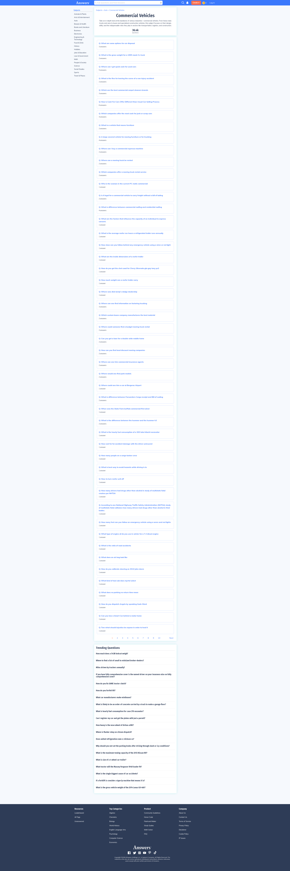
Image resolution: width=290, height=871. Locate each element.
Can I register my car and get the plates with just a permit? (120, 718)
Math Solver (148, 830)
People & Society (80, 63)
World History (114, 826)
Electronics (78, 34)
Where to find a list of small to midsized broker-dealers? (120, 660)
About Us (182, 813)
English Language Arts (117, 830)
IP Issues (182, 838)
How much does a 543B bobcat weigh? (112, 653)
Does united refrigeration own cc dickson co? (115, 739)
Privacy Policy (184, 826)
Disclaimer (182, 830)
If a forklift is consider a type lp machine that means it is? (120, 780)
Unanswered (79, 821)
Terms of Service (185, 821)
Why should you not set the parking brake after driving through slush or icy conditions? (133, 746)
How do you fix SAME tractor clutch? (111, 683)
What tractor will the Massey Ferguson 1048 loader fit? (119, 766)
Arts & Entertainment (82, 17)
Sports (76, 72)
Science (77, 66)
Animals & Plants (80, 14)
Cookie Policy (183, 834)
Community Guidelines (152, 813)
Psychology (113, 834)
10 (159, 638)
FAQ (145, 834)
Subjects (77, 10)
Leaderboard (79, 813)
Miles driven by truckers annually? (110, 667)
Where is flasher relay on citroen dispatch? (114, 732)
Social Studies (79, 69)
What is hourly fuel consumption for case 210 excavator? (120, 711)
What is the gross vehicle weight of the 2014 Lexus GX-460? (120, 787)
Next (171, 638)
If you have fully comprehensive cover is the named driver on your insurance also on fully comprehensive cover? (133, 675)
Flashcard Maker (150, 821)
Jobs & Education (80, 53)
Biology (112, 821)
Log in (212, 3)
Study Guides (149, 826)
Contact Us (183, 817)
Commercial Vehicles (116, 10)
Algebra (112, 813)
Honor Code (148, 817)
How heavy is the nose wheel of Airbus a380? (115, 725)
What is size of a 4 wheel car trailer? (111, 760)
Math (76, 59)
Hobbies (77, 49)
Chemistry (113, 817)
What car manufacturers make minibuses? (113, 697)
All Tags (77, 817)
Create (195, 3)
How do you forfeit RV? (105, 690)
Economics (113, 842)
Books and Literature (81, 27)
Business (77, 31)
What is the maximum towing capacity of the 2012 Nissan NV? (121, 753)
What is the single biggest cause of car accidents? (117, 773)
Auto (76, 21)
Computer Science (116, 838)
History (76, 46)
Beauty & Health (80, 24)
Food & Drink (78, 43)
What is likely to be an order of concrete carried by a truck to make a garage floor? (131, 704)
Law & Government (81, 56)
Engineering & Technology (79, 38)
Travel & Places (79, 76)
